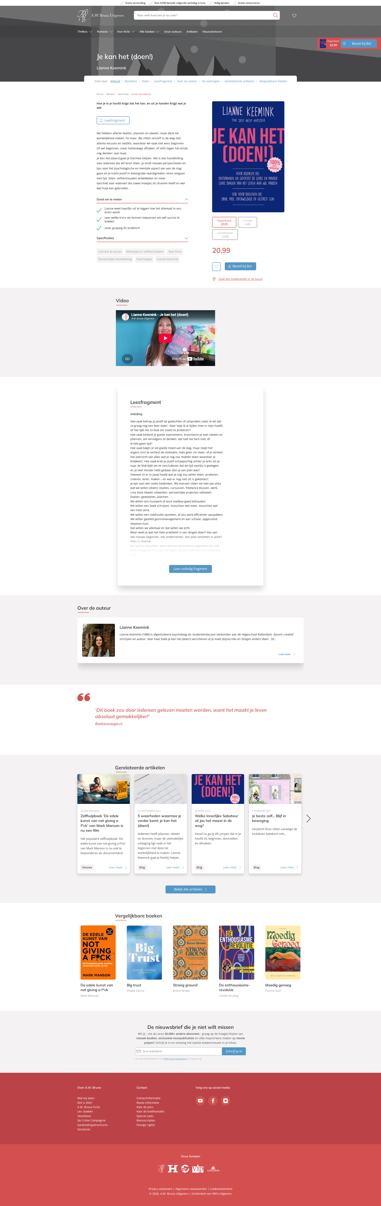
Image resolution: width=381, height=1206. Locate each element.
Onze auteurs (173, 31)
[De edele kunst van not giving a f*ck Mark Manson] (98, 961)
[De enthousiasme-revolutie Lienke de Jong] (236, 961)
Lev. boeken (85, 1111)
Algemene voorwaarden (191, 1189)
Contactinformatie (149, 1098)
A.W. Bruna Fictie (88, 1107)
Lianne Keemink (167, 259)
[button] (309, 818)
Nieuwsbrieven (212, 31)
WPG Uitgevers (222, 1193)
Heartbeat (84, 1116)
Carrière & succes (110, 251)
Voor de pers (145, 1107)
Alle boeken (147, 31)
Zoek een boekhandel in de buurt (240, 279)
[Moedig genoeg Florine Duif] (283, 959)
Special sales (145, 1116)
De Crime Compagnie (91, 1120)
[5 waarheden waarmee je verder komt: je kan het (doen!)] (161, 824)
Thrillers (82, 31)
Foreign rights (146, 1125)
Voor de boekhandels (151, 1111)
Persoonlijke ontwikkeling (115, 259)
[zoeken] (276, 15)
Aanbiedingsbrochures (92, 1125)
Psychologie (144, 259)
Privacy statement (160, 1189)
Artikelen (192, 31)
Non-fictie (123, 31)
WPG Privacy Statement (175, 1058)
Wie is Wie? (84, 1103)
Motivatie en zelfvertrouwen (145, 251)
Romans (102, 31)
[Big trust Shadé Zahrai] (144, 959)
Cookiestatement (221, 1189)
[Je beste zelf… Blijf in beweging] (275, 824)
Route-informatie (148, 1103)
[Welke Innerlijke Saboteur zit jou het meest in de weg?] (218, 824)
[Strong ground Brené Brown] (190, 959)
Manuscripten (146, 1120)
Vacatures (83, 1129)
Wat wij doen (86, 1098)
